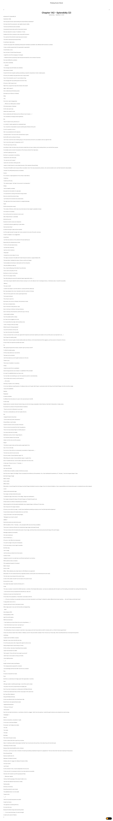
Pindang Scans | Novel (56, 3)
